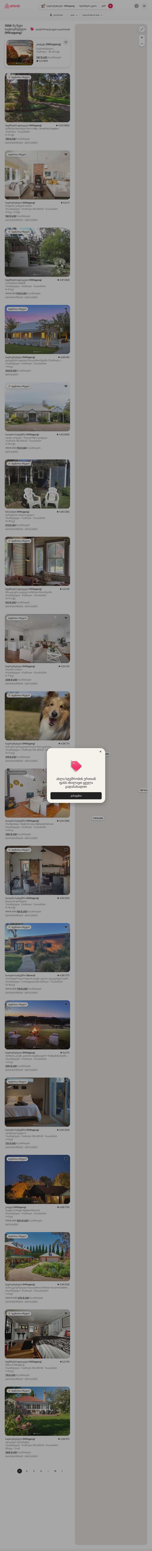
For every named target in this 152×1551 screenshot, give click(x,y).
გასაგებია (76, 795)
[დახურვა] (100, 751)
